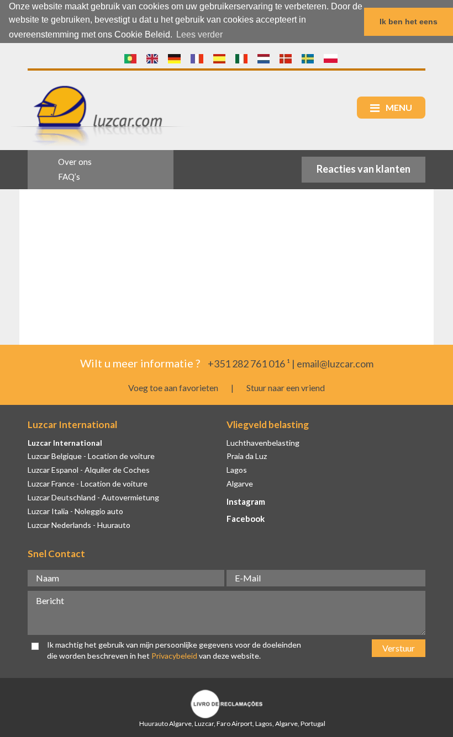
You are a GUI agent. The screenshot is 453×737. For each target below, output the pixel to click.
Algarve (240, 483)
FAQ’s (69, 176)
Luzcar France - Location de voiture (88, 483)
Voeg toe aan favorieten (173, 387)
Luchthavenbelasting (263, 442)
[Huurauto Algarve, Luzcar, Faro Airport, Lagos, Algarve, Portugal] (130, 58)
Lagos (237, 469)
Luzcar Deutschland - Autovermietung (93, 497)
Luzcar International (65, 442)
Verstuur (398, 648)
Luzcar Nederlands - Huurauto (79, 525)
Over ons (75, 162)
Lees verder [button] (199, 34)
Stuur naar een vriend (285, 387)
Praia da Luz (247, 456)
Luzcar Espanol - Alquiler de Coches (89, 469)
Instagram (246, 501)
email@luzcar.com (335, 363)
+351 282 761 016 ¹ (249, 363)
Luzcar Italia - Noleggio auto (75, 511)
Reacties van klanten (363, 169)
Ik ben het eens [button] (409, 21)
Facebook (246, 519)
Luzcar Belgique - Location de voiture (91, 456)
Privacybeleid (174, 655)
